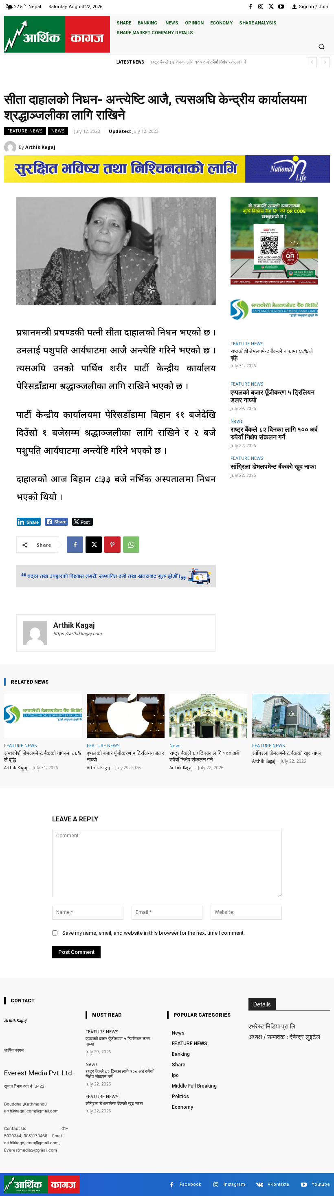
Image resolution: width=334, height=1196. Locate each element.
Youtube (321, 1184)
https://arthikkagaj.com (77, 633)
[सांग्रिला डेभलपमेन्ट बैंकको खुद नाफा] (291, 716)
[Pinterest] (112, 544)
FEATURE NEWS (25, 131)
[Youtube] (281, 7)
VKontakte (278, 1184)
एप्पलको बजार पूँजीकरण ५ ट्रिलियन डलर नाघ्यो (272, 396)
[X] (271, 7)
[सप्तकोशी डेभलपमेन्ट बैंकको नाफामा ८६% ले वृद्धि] (274, 311)
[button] (321, 46)
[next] (325, 62)
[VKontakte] (260, 1185)
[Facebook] (250, 7)
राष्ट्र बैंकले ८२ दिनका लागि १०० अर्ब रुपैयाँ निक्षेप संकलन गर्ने (274, 433)
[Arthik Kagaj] (11, 147)
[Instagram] (260, 7)
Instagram (234, 1184)
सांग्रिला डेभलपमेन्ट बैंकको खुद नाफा (178, 62)
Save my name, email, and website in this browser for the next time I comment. (153, 933)
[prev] (312, 62)
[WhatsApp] (131, 544)
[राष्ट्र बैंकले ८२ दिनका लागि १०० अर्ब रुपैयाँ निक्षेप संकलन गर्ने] (208, 716)
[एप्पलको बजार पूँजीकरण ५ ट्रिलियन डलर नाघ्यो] (126, 716)
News (58, 131)
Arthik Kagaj (40, 147)
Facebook (190, 1184)
